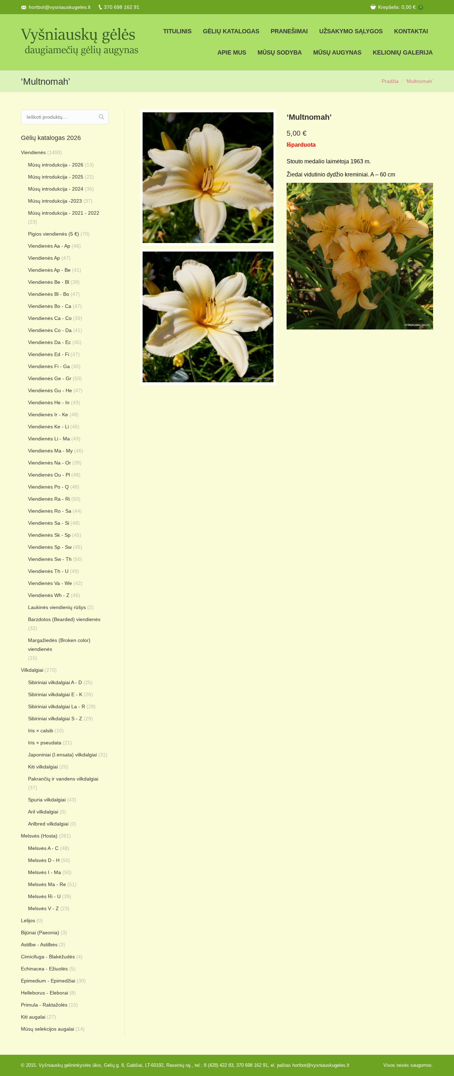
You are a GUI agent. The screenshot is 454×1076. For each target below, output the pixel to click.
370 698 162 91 (121, 7)
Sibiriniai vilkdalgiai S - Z (55, 718)
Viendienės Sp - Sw (50, 547)
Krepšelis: (399, 7)
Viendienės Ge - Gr (49, 378)
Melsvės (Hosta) (39, 836)
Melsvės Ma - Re (47, 884)
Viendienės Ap (44, 258)
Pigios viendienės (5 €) (53, 234)
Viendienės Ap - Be (49, 270)
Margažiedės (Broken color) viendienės (59, 644)
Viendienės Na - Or (49, 463)
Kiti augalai (33, 1017)
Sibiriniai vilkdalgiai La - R (56, 706)
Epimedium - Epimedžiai (48, 981)
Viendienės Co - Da (50, 330)
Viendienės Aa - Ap (49, 246)
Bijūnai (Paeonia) (40, 932)
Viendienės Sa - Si (48, 523)
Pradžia (390, 81)
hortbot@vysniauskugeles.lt (59, 7)
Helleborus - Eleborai (44, 993)
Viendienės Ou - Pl (49, 475)
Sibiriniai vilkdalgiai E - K (55, 694)
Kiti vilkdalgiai (43, 767)
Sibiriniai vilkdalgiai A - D (55, 682)
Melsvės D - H (44, 860)
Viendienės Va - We (50, 583)
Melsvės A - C (43, 848)
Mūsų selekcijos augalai (47, 1029)
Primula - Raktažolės (44, 1005)
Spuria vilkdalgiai (47, 799)
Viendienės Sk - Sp (49, 535)
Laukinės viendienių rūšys (57, 607)
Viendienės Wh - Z (49, 595)
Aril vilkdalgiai (43, 812)
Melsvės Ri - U (44, 896)
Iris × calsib (40, 730)
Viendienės (33, 152)
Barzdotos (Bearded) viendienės (64, 619)
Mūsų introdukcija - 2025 (55, 177)
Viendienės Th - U (48, 571)
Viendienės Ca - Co (50, 318)
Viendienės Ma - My (50, 451)
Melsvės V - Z (43, 908)
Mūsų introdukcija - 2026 (55, 165)
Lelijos (28, 920)
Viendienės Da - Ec (49, 342)
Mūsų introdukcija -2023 (55, 201)
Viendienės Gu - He (50, 390)
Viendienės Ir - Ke (48, 414)
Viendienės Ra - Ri (49, 499)
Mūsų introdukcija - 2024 (55, 189)
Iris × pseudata (44, 742)
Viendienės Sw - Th (50, 559)
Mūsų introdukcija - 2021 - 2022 (63, 213)
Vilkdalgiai (32, 670)
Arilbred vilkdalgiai (48, 824)
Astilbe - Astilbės (39, 944)
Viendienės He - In (49, 402)
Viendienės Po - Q (48, 487)
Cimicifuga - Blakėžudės (48, 956)
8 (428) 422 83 (218, 1065)
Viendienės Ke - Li (48, 426)
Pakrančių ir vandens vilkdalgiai (63, 779)
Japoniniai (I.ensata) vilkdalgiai (62, 754)
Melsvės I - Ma (44, 872)
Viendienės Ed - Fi (48, 354)
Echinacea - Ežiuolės (44, 968)
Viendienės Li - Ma (49, 438)
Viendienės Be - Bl (48, 282)
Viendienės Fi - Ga (49, 366)
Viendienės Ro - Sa (49, 511)
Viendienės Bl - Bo (48, 294)
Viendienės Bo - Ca (49, 306)
